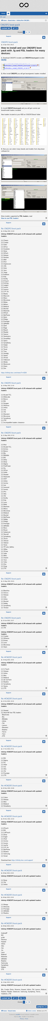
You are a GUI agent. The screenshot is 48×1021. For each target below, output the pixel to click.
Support (8, 36)
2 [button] (26, 32)
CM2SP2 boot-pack (10, 24)
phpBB (18, 1014)
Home (3, 13)
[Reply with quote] (43, 37)
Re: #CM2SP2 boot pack (11, 657)
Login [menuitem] (46, 14)
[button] (29, 32)
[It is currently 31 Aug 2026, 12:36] (46, 20)
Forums (9, 14)
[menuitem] (31, 1011)
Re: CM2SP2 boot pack (11, 228)
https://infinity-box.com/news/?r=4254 (14, 373)
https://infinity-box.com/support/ (22, 860)
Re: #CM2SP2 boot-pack (11, 698)
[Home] (24, 6)
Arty (20, 1016)
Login (4, 17)
